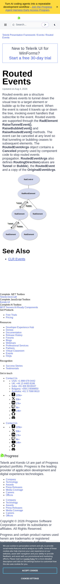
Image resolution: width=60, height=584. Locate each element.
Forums (10, 338)
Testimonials (12, 368)
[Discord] (13, 418)
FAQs (9, 356)
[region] (30, 563)
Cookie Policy (29, 559)
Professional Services (17, 345)
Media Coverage (14, 490)
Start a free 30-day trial (30, 58)
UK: (23, 383)
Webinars (11, 343)
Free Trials (11, 315)
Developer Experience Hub (20, 327)
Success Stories (14, 366)
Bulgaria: (25, 388)
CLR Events (16, 259)
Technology (12, 482)
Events (40, 35)
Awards (10, 484)
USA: (23, 381)
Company (11, 479)
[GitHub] (13, 415)
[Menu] (5, 24)
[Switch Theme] (54, 24)
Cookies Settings (30, 578)
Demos (9, 330)
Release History (14, 335)
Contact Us (11, 378)
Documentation (14, 332)
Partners (10, 348)
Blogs (9, 340)
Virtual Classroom (15, 351)
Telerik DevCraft (8, 297)
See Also (16, 251)
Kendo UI (5, 302)
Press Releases (14, 487)
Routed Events (17, 77)
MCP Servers (7, 307)
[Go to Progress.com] (9, 457)
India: (24, 386)
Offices (9, 495)
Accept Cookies (30, 570)
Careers (10, 492)
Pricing (9, 317)
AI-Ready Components (26, 307)
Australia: (25, 391)
